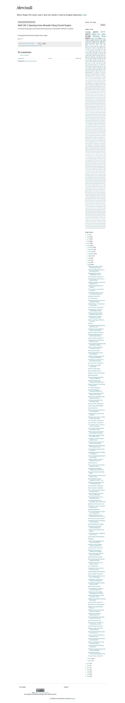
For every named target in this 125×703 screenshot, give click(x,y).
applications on (94, 100)
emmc (86, 130)
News (102, 47)
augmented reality (95, 101)
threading (91, 214)
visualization (89, 223)
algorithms (89, 97)
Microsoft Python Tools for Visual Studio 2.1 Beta (96, 476)
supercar (87, 209)
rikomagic (101, 192)
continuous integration (90, 78)
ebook (92, 80)
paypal (97, 180)
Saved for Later (38, 45)
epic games (87, 132)
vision (97, 221)
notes (100, 172)
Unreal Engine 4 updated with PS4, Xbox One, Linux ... (96, 326)
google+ (104, 146)
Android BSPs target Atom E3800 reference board (96, 583)
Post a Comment (24, 55)
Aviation (89, 74)
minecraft (88, 167)
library (93, 54)
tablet (96, 211)
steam (91, 207)
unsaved (87, 60)
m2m (94, 164)
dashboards (89, 121)
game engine (96, 57)
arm (93, 61)
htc (96, 151)
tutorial (100, 87)
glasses (102, 141)
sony (103, 204)
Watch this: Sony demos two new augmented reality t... (96, 301)
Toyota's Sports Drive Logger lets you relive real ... (96, 534)
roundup (97, 194)
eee (93, 64)
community (101, 77)
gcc (100, 140)
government (89, 147)
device (97, 78)
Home (49, 58)
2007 (88, 676)
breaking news (103, 106)
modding (98, 68)
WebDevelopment (89, 46)
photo (101, 180)
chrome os (90, 63)
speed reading (94, 206)
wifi (92, 226)
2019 (88, 234)
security (93, 52)
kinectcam (98, 158)
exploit (86, 81)
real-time (104, 187)
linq (86, 163)
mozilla (91, 171)
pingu (92, 181)
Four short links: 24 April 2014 (95, 332)
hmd (87, 83)
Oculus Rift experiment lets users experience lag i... (96, 279)
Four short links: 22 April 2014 (95, 363)
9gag (93, 92)
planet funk (101, 181)
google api (92, 143)
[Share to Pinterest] (45, 43)
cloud (102, 63)
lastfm (93, 160)
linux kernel (91, 163)
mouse (86, 171)
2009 (88, 672)
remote (99, 189)
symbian (92, 209)
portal (100, 183)
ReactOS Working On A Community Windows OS (95, 390)
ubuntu (104, 71)
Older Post (78, 58)
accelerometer (88, 95)
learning (102, 160)
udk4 (95, 217)
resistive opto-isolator (96, 191)
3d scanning (94, 72)
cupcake (95, 120)
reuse (92, 192)
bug (94, 107)
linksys (102, 161)
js (94, 51)
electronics (98, 64)
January (90, 660)
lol (91, 164)
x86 (100, 60)
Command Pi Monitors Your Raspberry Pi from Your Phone (96, 516)
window (102, 226)
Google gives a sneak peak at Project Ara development (95, 580)
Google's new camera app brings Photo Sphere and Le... (96, 446)
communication (94, 77)
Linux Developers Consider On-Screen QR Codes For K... (96, 589)
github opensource (96, 141)
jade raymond (101, 157)
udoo (105, 87)
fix (85, 137)
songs (99, 204)
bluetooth (97, 61)
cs (92, 120)
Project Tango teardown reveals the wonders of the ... (96, 436)
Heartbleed (91, 539)
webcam (95, 89)
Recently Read (31, 45)
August (90, 256)
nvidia (104, 172)
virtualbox (102, 220)
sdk (97, 86)
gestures (87, 141)
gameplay (96, 140)
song (92, 87)
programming (89, 41)
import (94, 154)
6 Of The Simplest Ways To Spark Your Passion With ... (96, 512)
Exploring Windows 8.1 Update (95, 524)
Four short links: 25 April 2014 (95, 307)
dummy (98, 129)
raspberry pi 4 (101, 186)
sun (103, 207)
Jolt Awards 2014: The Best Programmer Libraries (94, 317)
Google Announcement (94, 296)
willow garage (97, 226)
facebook (89, 57)
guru (105, 81)
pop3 (97, 183)
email (103, 129)
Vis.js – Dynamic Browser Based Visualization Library (96, 429)
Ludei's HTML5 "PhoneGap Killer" (96, 536)
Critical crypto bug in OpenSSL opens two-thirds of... (95, 554)
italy (90, 157)
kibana (98, 83)
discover (93, 126)
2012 (88, 665)
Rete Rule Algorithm (93, 375)
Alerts (104, 46)
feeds (92, 135)
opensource (92, 44)
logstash (87, 164)
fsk (87, 138)
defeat (100, 123)
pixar (91, 69)
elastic (96, 80)
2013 (88, 663)
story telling (97, 207)
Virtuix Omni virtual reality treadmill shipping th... (94, 527)
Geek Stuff (94, 38)
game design (103, 138)
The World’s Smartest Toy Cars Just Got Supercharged (96, 442)
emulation (97, 130)
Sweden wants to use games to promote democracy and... (96, 432)
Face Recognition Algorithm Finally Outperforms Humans (97, 344)
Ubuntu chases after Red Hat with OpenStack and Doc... (96, 397)
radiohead (91, 186)
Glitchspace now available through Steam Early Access (95, 469)
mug (95, 171)
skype (104, 198)
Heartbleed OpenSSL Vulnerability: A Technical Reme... (96, 521)
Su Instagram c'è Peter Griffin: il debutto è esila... (96, 439)
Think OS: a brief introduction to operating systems (96, 270)
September (91, 253)
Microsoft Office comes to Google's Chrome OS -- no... (96, 479)
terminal (92, 212)
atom (86, 101)
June (89, 260)
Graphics (102, 49)
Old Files (90, 323)
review (96, 192)
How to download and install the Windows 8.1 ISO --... (96, 465)
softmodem (93, 203)
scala (96, 195)
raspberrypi (87, 187)
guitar (103, 147)
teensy (88, 212)
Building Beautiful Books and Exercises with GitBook (95, 335)
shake (86, 198)
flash (89, 137)
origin (84, 15)
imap (103, 152)
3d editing (100, 91)
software (98, 203)
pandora (88, 178)
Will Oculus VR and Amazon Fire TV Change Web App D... (96, 483)
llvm (97, 163)
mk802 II (102, 167)
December (91, 247)
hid (103, 149)
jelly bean (87, 158)
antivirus (94, 98)
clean (90, 111)
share (90, 198)
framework (98, 137)
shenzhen (95, 198)
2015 (88, 243)
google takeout (92, 146)
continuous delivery (102, 117)
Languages (87, 94)
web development (95, 224)
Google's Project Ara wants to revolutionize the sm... (95, 460)
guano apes (98, 147)
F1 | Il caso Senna (92, 298)
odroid (93, 174)
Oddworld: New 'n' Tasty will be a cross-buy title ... (96, 304)
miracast (93, 167)
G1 (103, 92)
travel (103, 215)
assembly (100, 74)
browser (97, 55)
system (101, 209)
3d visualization (101, 72)
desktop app (92, 124)
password (87, 180)
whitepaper (87, 226)
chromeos (95, 109)
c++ (96, 107)
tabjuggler (92, 211)
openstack (97, 177)
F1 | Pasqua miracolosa (94, 387)
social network (103, 86)
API (86, 74)
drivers (88, 129)
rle (105, 192)
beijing (104, 103)
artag (100, 100)
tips (95, 215)
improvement (101, 154)
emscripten (91, 130)
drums (88, 80)
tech (99, 71)
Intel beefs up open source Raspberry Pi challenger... (95, 551)
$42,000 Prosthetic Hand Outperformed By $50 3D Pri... (96, 381)
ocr (90, 174)
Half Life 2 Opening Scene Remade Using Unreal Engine (96, 649)
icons (88, 152)
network (87, 172)
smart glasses (98, 200)
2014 (88, 245)
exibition (102, 132)
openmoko (87, 177)
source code (87, 206)
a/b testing (94, 94)
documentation (91, 127)
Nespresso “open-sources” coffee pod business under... (96, 417)
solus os (94, 204)
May (89, 262)
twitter (86, 217)
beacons (93, 103)
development (98, 124)
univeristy (99, 217)
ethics (97, 132)
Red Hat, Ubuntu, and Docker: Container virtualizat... (95, 348)
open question (96, 175)
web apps (87, 224)
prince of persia (90, 184)
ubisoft (90, 217)
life (98, 51)
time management (98, 214)
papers (93, 178)
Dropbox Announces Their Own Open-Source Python (96, 610)
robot (94, 86)
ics (92, 152)
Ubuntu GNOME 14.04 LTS (94, 371)
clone (103, 111)
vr (103, 54)
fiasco (96, 135)
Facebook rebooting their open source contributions (96, 541)
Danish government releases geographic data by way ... (95, 313)
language (89, 160)
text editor (102, 212)
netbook (102, 171)
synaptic (97, 209)
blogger (86, 106)
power (104, 183)
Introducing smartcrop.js (94, 620)
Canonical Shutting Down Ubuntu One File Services (96, 639)
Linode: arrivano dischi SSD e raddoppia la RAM (95, 401)
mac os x (102, 164)
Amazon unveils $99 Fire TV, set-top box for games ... (96, 642)
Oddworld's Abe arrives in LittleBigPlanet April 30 (94, 274)
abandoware (101, 94)
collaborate (87, 114)
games (102, 57)
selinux (96, 197)
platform (87, 183)
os (105, 177)
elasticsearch (101, 80)
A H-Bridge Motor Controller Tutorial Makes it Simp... (95, 310)
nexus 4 (88, 84)
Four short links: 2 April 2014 (95, 656)
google (97, 41)
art (96, 74)
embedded (87, 54)
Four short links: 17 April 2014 (95, 422)
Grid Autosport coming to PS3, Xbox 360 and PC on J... (96, 360)
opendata (102, 175)
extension (93, 134)
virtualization (88, 221)
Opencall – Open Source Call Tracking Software (95, 629)
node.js (102, 51)
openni (92, 177)
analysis (102, 97)
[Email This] (38, 43)
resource (104, 191)
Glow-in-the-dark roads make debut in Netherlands (95, 494)
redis (92, 189)
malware (87, 166)
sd (92, 197)
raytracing (98, 187)
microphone (98, 166)
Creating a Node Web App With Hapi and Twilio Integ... (95, 394)
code (99, 112)
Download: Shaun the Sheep (95, 557)
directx (101, 78)
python (102, 69)
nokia (96, 172)
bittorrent (99, 104)
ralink (96, 186)
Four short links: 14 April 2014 (95, 485)
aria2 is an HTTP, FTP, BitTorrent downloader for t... (96, 636)
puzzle (86, 186)
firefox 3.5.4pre (101, 135)
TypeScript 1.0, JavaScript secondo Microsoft (94, 614)
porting (96, 69)
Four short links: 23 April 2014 (95, 338)
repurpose (89, 191)
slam (88, 200)
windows (94, 60)
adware (99, 95)
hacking (90, 149)
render (104, 189)
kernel (93, 58)
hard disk (96, 149)
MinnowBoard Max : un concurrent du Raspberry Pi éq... (97, 653)
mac (98, 164)
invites (86, 157)
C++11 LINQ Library (93, 566)
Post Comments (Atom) (31, 61)
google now (92, 144)
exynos (98, 134)
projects (87, 52)
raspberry (90, 86)
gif (90, 141)
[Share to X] (42, 43)
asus (105, 74)
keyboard (92, 158)
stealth (86, 207)
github (98, 46)
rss (86, 195)
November (91, 249)
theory (86, 214)
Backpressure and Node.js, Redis (96, 604)
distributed (102, 126)
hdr (100, 149)
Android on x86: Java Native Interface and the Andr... (95, 545)
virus (93, 221)
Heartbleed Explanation (94, 509)
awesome (88, 103)
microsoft (99, 54)
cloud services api (89, 112)
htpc (100, 151)
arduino (87, 51)
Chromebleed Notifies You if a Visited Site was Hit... (95, 497)
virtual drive (96, 220)
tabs (100, 211)
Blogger (73, 698)
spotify (100, 206)
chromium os (101, 109)
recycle (88, 189)
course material (90, 118)
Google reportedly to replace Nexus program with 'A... (95, 267)
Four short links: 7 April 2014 (95, 574)
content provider (93, 117)
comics (104, 38)
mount (102, 169)
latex (98, 160)
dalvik (104, 120)
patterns (92, 180)
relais (96, 189)
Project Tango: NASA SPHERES (95, 405)
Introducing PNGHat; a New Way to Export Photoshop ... (96, 617)
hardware (102, 66)
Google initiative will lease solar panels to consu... (96, 341)
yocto (98, 228)
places (96, 181)
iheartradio (97, 152)
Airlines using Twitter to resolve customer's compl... (96, 596)
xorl (95, 228)
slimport (92, 200)
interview (102, 155)
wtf (92, 228)
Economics (98, 92)
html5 (91, 83)
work (102, 52)
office (86, 175)
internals (87, 155)
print (95, 184)
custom (100, 120)
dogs (100, 127)
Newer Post (21, 58)
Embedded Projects (98, 40)
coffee (103, 112)
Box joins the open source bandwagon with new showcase (97, 501)
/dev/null (24, 8)
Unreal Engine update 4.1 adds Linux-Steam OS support (95, 293)
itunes (94, 157)
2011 (88, 667)
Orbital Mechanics (92, 463)
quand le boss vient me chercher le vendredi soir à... (96, 506)
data (94, 121)
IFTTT (21, 39)
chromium (100, 75)
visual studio (103, 221)
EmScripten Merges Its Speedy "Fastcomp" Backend (95, 378)
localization (101, 163)
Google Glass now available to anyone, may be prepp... (96, 329)
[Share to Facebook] (43, 43)
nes (103, 68)
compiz (102, 114)
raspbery (93, 187)
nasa (99, 171)
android (97, 43)
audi (90, 101)
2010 (88, 670)
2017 (88, 239)
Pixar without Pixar (93, 408)
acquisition (94, 95)
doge (97, 127)
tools (99, 215)
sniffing (104, 200)
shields (100, 198)
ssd (103, 206)
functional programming (94, 138)
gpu (93, 147)
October (90, 251)
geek (103, 140)
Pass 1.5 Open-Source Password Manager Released (96, 490)
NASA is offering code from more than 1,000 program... (96, 576)
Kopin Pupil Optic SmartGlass (95, 488)
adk (93, 74)
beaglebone (99, 103)
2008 (88, 674)
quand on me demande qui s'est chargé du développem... (96, 357)
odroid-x (98, 174)
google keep (98, 143)
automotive (103, 101)
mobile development (89, 169)
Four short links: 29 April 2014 (95, 276)
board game (92, 106)
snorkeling (89, 201)
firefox (104, 64)
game (97, 81)
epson (93, 132)
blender (91, 75)
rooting (88, 194)
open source (93, 84)
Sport (104, 43)
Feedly (23, 45)
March (90, 658)
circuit (96, 63)
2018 (88, 237)
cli (99, 111)
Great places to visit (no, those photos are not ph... (95, 569)
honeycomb (92, 151)
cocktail (95, 112)
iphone (87, 68)
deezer (96, 123)
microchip (92, 166)
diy (105, 78)
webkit (88, 72)
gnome (86, 143)
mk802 (98, 167)
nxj (87, 174)
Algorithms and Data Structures (96, 504)
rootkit (92, 194)
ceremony (90, 109)
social (100, 201)
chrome (104, 61)
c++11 (95, 75)
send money (101, 197)
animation (90, 55)
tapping (104, 211)
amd (98, 97)
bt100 (91, 107)
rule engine (90, 195)
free (88, 66)
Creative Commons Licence (42, 692)
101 (87, 91)
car (99, 107)
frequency (104, 137)
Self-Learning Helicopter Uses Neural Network (95, 353)
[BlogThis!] (40, 43)
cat (85, 109)
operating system (100, 84)
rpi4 (103, 194)
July (89, 258)
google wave (98, 146)
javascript (87, 58)
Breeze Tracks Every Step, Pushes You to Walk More (96, 411)
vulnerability (96, 223)
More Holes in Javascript (94, 586)
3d (86, 55)
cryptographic (88, 120)
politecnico (90, 47)
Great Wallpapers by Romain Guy (96, 571)
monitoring (97, 169)
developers (88, 64)
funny (91, 66)
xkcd (105, 89)
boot (97, 106)
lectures (87, 161)
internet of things (94, 155)
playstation (92, 183)
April (89, 264)
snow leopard (95, 201)
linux (89, 40)
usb (91, 218)
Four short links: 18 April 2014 (95, 403)
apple (98, 98)
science (99, 195)
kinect (92, 68)
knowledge (103, 158)
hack (86, 149)
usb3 (95, 218)
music (100, 44)
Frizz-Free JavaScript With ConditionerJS (94, 366)
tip (92, 215)
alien (94, 97)
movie (102, 58)
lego (91, 161)
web (98, 52)
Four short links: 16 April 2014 (95, 420)
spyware (96, 87)
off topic (102, 174)
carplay (102, 107)
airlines (104, 95)
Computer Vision (93, 49)
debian (92, 123)
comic (99, 114)
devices (104, 124)
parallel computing (100, 178)
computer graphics (89, 115)
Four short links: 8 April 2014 (95, 548)
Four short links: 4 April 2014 (95, 602)
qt (85, 86)
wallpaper (102, 223)
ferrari (93, 81)
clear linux (95, 111)
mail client (103, 83)
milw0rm (104, 166)
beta (87, 75)
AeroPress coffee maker (94, 368)
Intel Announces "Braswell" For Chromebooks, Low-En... (96, 623)
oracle (102, 177)
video (91, 89)
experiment (103, 55)
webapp (102, 224)
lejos (95, 161)
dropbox (93, 129)
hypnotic (104, 151)
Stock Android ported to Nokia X (96, 518)
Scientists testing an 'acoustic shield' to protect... (95, 563)
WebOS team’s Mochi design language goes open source (95, 592)
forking (92, 137)
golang (96, 66)
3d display (93, 91)
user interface (101, 218)
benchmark (89, 104)
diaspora (88, 126)
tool (86, 49)
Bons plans (97, 47)
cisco (86, 111)
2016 (88, 241)
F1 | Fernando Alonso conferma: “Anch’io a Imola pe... (96, 425)
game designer (90, 140)
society (88, 87)
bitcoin (94, 104)
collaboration (93, 114)
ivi (97, 157)
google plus (98, 144)
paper (86, 69)
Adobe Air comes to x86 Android (96, 373)
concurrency (97, 115)
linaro (98, 161)
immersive (87, 154)
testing (97, 212)
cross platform (101, 118)
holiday (86, 151)
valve (88, 89)
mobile (97, 58)
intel (95, 83)
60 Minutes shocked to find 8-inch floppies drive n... (96, 283)
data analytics (99, 121)
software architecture (90, 71)
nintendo (92, 172)
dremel (104, 127)
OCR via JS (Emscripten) (94, 350)
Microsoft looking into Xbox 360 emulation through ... (96, 559)
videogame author (89, 220)
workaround (87, 228)
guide (101, 81)
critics (96, 118)
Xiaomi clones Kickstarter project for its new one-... (96, 632)
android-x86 (87, 98)
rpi (100, 194)
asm (103, 100)
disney (97, 126)
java (92, 51)
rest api (88, 192)
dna (86, 127)
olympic (90, 175)
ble (103, 104)
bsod (87, 107)
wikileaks (100, 89)
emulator (102, 130)
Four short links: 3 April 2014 (95, 626)
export (86, 134)
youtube (102, 228)
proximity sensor (100, 184)
